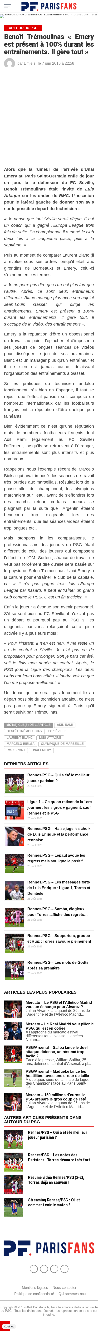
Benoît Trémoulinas (24, 1169)
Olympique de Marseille (62, 1182)
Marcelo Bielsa (20, 1182)
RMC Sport (16, 1188)
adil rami (65, 1163)
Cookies (9, 1326)
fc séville (57, 1169)
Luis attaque (50, 1176)
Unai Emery (41, 1188)
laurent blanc (20, 1176)
